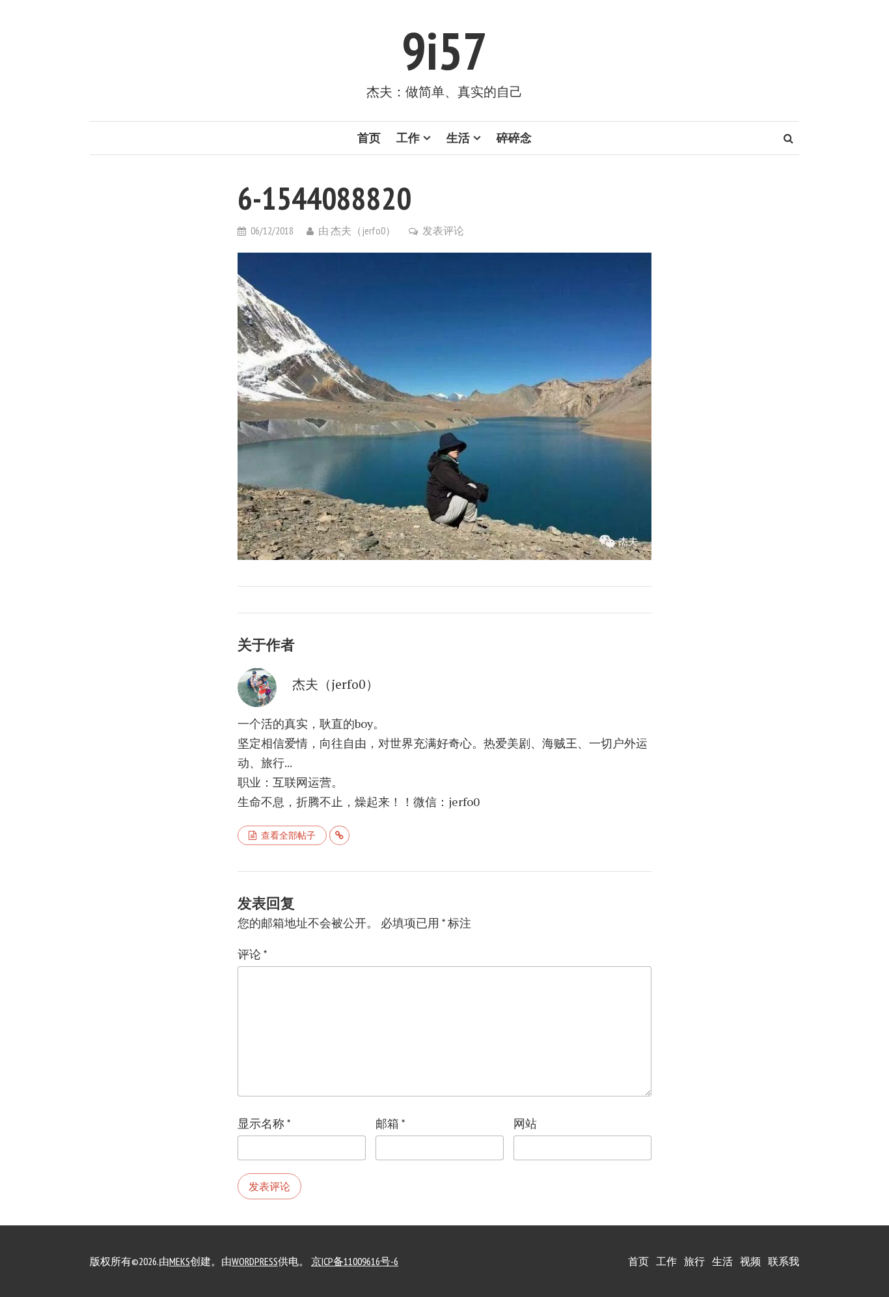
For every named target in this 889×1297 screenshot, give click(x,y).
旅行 (694, 1261)
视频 (750, 1261)
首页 (369, 137)
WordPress (255, 1261)
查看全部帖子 (288, 835)
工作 (408, 137)
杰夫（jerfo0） (363, 230)
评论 (252, 954)
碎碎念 (514, 137)
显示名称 (264, 1123)
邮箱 (390, 1123)
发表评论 (443, 230)
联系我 (783, 1261)
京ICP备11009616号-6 (354, 1261)
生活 (458, 137)
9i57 (444, 50)
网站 (525, 1123)
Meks (179, 1261)
